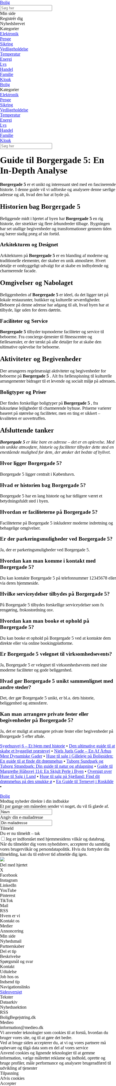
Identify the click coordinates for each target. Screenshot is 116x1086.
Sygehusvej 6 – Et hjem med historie (32, 745)
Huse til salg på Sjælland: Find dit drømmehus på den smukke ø (50, 779)
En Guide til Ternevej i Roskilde (84, 781)
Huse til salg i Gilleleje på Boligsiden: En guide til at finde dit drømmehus (56, 759)
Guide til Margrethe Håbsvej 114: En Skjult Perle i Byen (56, 769)
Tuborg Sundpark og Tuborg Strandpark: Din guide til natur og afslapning (51, 764)
